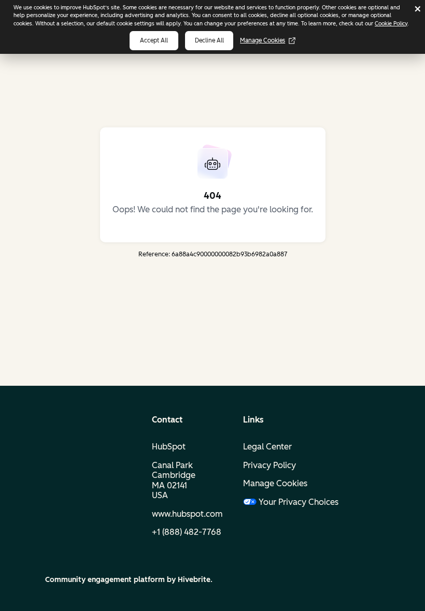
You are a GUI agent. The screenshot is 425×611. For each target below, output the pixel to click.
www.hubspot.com (187, 514)
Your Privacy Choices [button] (290, 502)
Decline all (209, 40)
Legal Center (267, 447)
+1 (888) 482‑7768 (186, 532)
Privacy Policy (269, 465)
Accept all (154, 40)
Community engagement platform (105, 579)
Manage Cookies (262, 40)
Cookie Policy (391, 23)
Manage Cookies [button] (275, 483)
